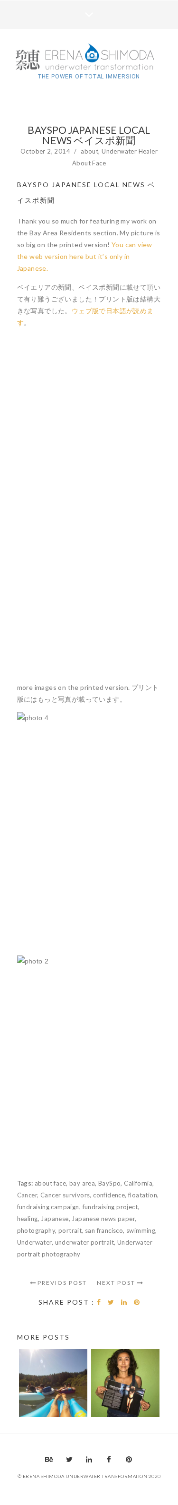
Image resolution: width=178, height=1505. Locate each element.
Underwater (34, 1242)
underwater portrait (84, 1242)
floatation (142, 1195)
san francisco (104, 1230)
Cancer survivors (65, 1195)
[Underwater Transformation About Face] (89, 58)
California (138, 1183)
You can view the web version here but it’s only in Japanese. (84, 256)
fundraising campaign (48, 1207)
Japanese (54, 1218)
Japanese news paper (103, 1218)
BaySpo (109, 1183)
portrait (70, 1230)
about (89, 151)
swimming (140, 1230)
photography (36, 1230)
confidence (109, 1195)
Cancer (27, 1195)
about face (50, 1183)
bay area (82, 1183)
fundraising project (110, 1207)
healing (27, 1218)
